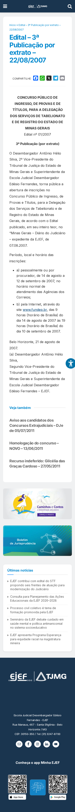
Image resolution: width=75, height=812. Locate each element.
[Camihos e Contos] (37, 503)
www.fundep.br (35, 310)
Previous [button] (8, 504)
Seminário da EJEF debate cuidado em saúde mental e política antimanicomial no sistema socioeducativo (37, 623)
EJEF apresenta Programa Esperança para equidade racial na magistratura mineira (35, 639)
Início (12, 25)
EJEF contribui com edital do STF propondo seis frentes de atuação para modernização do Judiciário (37, 585)
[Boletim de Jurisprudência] (37, 540)
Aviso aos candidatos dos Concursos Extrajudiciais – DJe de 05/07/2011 (36, 425)
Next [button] (67, 504)
